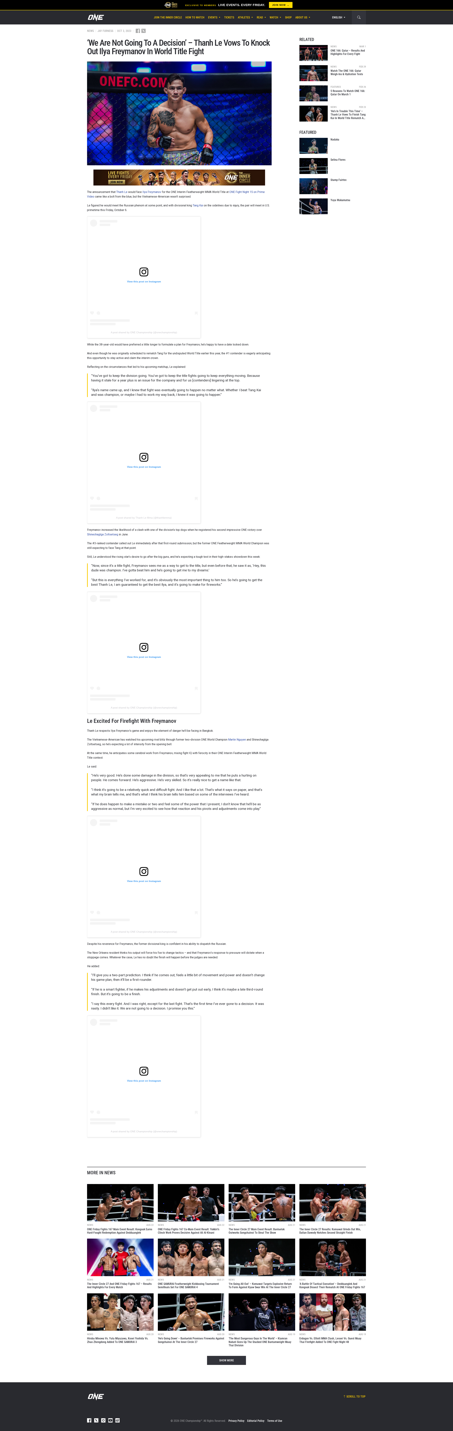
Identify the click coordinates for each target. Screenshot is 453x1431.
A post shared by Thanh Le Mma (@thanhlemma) (144, 517)
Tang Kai (198, 205)
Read (260, 17)
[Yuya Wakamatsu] (313, 206)
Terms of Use (274, 1420)
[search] (359, 17)
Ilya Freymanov (151, 192)
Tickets (229, 17)
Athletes (244, 17)
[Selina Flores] (313, 166)
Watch (274, 17)
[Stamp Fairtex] (313, 186)
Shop (288, 17)
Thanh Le (121, 192)
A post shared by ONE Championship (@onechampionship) (144, 332)
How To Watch (194, 17)
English (337, 17)
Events (212, 17)
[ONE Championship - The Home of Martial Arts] (95, 17)
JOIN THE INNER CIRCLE (168, 17)
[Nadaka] (313, 146)
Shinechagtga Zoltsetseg (102, 534)
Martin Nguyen (237, 739)
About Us (301, 17)
